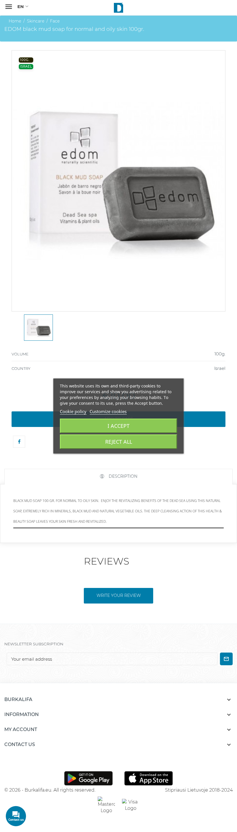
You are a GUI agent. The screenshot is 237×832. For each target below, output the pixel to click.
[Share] (19, 442)
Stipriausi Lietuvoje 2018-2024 (199, 790)
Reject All (118, 441)
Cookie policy (73, 411)
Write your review (119, 595)
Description (122, 476)
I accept (118, 425)
